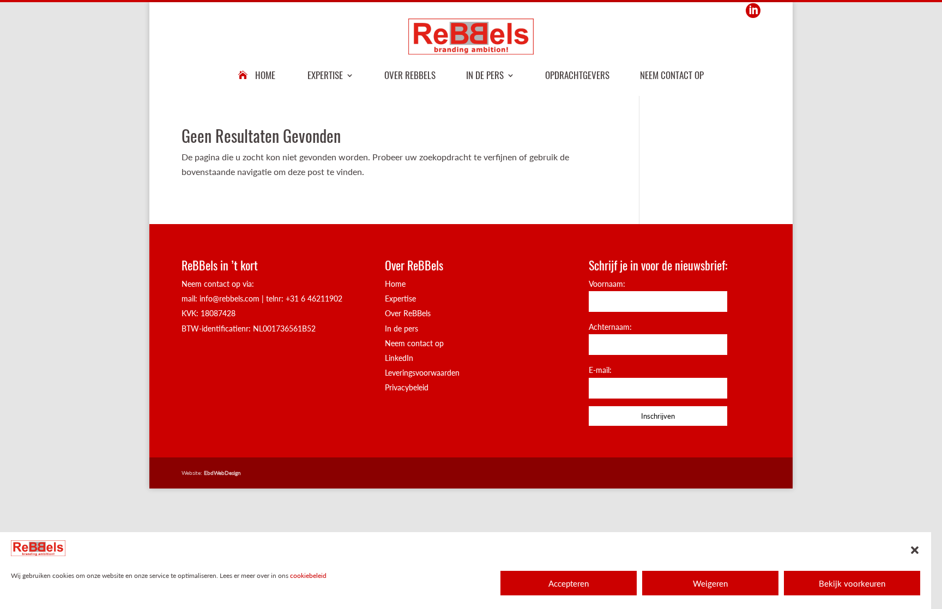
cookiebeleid (308, 575)
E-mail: (600, 370)
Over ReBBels (410, 75)
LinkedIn (399, 358)
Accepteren (568, 583)
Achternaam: (610, 326)
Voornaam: (607, 283)
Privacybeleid (406, 387)
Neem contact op (672, 75)
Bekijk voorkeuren (852, 583)
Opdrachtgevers (577, 75)
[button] (914, 550)
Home (265, 75)
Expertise (325, 75)
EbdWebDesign (222, 472)
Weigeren (710, 583)
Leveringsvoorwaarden (422, 372)
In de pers (485, 75)
